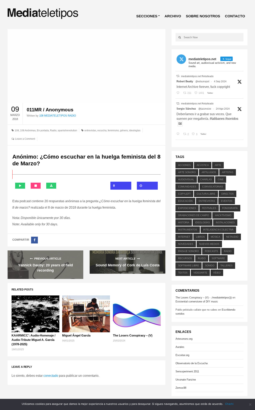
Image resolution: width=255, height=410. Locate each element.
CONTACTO (235, 16)
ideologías (134, 130)
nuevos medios (209, 244)
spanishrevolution (67, 130)
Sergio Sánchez (186, 108)
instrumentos (187, 229)
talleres (226, 265)
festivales (209, 208)
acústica (203, 165)
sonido (209, 265)
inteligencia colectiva (218, 229)
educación (185, 201)
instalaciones (225, 222)
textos (182, 272)
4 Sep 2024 (220, 81)
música (215, 236)
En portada (43, 130)
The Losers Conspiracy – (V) (132, 335)
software (218, 258)
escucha (102, 130)
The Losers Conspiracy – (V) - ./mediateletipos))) (204, 297)
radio (227, 251)
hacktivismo (223, 215)
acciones (184, 165)
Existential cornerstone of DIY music (197, 301)
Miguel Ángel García (76, 335)
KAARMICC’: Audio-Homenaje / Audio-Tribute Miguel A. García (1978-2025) (33, 340)
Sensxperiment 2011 (187, 371)
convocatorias (212, 186)
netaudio (232, 236)
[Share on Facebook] (34, 240)
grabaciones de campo (193, 215)
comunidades (187, 186)
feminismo (113, 130)
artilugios (209, 172)
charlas (206, 179)
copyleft (184, 193)
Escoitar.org (182, 355)
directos (227, 193)
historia (183, 222)
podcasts (211, 251)
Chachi (229, 403)
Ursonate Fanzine (186, 379)
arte (218, 165)
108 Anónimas (28, 130)
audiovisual (186, 179)
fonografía (230, 208)
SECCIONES (146, 16)
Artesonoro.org (184, 338)
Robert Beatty (185, 81)
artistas (227, 172)
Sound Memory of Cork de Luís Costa (128, 265)
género (124, 130)
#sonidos (231, 118)
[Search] (180, 37)
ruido (202, 258)
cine (221, 179)
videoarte (200, 272)
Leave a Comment (25, 138)
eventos (226, 201)
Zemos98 (181, 387)
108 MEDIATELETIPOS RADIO (57, 115)
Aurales (180, 346)
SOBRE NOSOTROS (203, 16)
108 (17, 130)
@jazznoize (204, 108)
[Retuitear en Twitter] (178, 76)
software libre (188, 265)
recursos (185, 258)
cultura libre (206, 193)
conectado (50, 375)
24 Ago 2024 (223, 108)
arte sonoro (187, 172)
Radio (53, 130)
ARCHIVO (173, 16)
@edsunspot (202, 81)
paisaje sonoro (188, 251)
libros (200, 236)
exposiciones (187, 208)
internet (184, 236)
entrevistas (90, 130)
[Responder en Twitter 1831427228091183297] (179, 93)
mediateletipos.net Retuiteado (197, 76)
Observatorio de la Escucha (192, 363)
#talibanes (217, 118)
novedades (185, 244)
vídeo (217, 272)
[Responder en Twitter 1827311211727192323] (179, 134)
